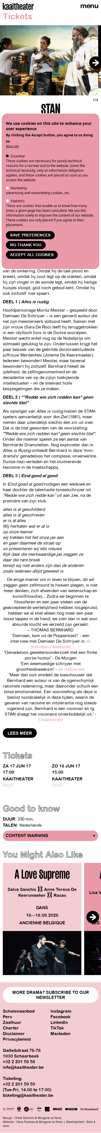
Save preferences (30, 235)
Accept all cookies (32, 254)
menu (89, 5)
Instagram (60, 1011)
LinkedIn (59, 1022)
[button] (95, 62)
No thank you (26, 245)
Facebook (60, 1016)
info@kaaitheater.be (23, 1067)
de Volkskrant (71, 669)
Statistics (18, 201)
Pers (7, 1016)
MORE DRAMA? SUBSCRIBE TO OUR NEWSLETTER (50, 995)
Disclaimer (14, 1033)
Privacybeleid (17, 1039)
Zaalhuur (12, 1022)
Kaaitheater (18, 779)
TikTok (57, 1028)
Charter (11, 1028)
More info (12, 146)
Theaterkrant (50, 719)
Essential (18, 156)
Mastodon (60, 1033)
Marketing (19, 188)
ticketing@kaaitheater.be (28, 1095)
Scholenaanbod (19, 1011)
